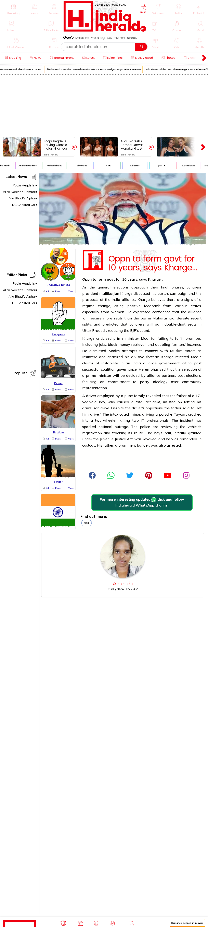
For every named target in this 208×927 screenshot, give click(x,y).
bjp (143, 318)
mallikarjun (109, 293)
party (144, 381)
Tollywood (79, 165)
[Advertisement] (104, 105)
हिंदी (87, 37)
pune (128, 395)
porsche (165, 414)
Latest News (16, 177)
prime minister (126, 338)
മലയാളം (132, 37)
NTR (105, 165)
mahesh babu (52, 165)
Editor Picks (16, 275)
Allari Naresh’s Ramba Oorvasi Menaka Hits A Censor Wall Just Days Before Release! (91, 69)
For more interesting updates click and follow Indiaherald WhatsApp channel (142, 502)
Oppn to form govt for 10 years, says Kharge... (153, 262)
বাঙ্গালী (122, 37)
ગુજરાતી (95, 37)
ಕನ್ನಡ (102, 37)
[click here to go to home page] (105, 30)
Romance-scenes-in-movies (187, 922)
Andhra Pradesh (25, 165)
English (79, 37)
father (182, 395)
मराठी (116, 37)
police (145, 426)
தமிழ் (109, 37)
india (116, 299)
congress (194, 287)
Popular (20, 373)
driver (91, 395)
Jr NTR (159, 165)
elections (121, 287)
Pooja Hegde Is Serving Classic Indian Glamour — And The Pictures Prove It (56, 145)
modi (86, 522)
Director (132, 165)
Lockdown (186, 165)
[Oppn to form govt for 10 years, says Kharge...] (122, 243)
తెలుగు (68, 38)
